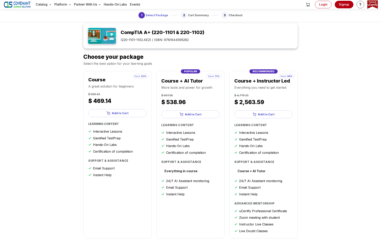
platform (60, 4)
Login (323, 4)
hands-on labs (115, 4)
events (135, 4)
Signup (344, 4)
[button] (308, 4)
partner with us (85, 4)
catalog (41, 4)
